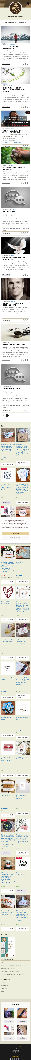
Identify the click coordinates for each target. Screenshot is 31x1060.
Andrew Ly (5, 43)
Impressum (16, 541)
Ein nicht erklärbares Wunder (13, 344)
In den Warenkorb (8, 464)
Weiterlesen (6, 502)
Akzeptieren (15, 533)
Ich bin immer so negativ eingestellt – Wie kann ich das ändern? (13, 89)
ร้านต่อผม (3, 968)
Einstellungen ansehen (15, 537)
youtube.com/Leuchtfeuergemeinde (12, 142)
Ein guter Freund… (9, 212)
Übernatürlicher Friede (11, 389)
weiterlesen (6, 64)
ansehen (9, 1021)
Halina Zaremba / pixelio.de (7, 341)
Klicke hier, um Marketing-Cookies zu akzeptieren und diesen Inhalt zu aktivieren (15, 118)
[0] (28, 5)
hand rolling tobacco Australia (7, 974)
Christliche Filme (4, 988)
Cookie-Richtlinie (10, 541)
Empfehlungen (13, 44)
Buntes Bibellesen (11, 968)
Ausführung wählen (21, 463)
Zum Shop (15, 1004)
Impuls (13, 86)
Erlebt (12, 128)
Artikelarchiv (4, 982)
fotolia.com (5, 84)
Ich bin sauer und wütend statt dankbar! (13, 965)
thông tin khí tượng (5, 971)
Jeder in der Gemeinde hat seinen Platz (14, 962)
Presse (2, 991)
